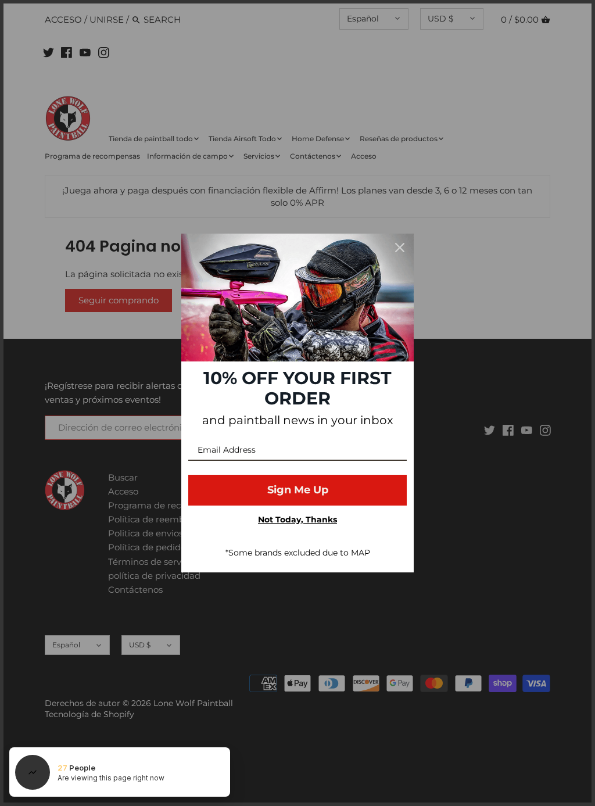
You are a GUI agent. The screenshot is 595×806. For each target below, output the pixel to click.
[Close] (400, 247)
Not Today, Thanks (297, 519)
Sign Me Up (297, 489)
